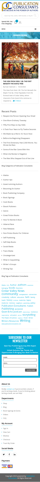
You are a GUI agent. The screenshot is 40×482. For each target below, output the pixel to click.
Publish (30, 306)
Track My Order (9, 443)
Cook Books (8, 202)
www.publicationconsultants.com (11, 324)
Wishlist (6, 436)
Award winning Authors (12, 184)
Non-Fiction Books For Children (16, 233)
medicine (5, 303)
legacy (28, 300)
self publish (13, 315)
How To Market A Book (12, 220)
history (9, 300)
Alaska (6, 175)
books (12, 287)
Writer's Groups (9, 264)
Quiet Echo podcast (12, 311)
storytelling (29, 314)
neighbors (19, 303)
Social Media (8, 246)
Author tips (7, 180)
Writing (25, 320)
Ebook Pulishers (9, 206)
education (20, 297)
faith (27, 297)
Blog (5, 407)
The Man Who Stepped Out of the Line (18, 158)
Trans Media (8, 251)
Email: (5, 363)
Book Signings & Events (11, 411)
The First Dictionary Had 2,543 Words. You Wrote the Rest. (20, 144)
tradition (20, 318)
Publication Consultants (14, 305)
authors (22, 284)
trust (26, 318)
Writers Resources (10, 321)
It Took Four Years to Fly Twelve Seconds (19, 129)
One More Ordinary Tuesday (14, 120)
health (4, 300)
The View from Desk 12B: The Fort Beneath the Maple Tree (17, 82)
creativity (5, 297)
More (19, 101)
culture (13, 297)
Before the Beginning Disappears (16, 138)
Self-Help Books (9, 242)
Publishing (8, 308)
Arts (8, 285)
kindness (15, 300)
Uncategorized (9, 255)
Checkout (6, 439)
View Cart (6, 432)
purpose (19, 308)
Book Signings (9, 197)
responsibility (5, 315)
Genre (5, 211)
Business (19, 288)
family (33, 297)
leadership (22, 300)
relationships (26, 312)
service (19, 315)
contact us (10, 389)
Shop (5, 403)
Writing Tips (8, 269)
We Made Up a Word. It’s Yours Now (17, 134)
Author (13, 285)
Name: (5, 357)
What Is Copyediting (11, 260)
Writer (31, 318)
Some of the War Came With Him (16, 149)
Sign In (5, 428)
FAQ (4, 418)
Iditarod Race (8, 224)
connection (33, 294)
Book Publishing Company (14, 193)
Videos (5, 414)
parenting (26, 303)
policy (33, 303)
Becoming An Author (11, 188)
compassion (23, 294)
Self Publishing (9, 237)
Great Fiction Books (11, 215)
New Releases (8, 229)
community (10, 294)
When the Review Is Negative (15, 154)
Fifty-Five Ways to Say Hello (14, 125)
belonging (5, 288)
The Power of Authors (9, 318)
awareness (30, 285)
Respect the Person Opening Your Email (19, 116)
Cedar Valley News (13, 290)
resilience (34, 312)
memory (12, 303)
